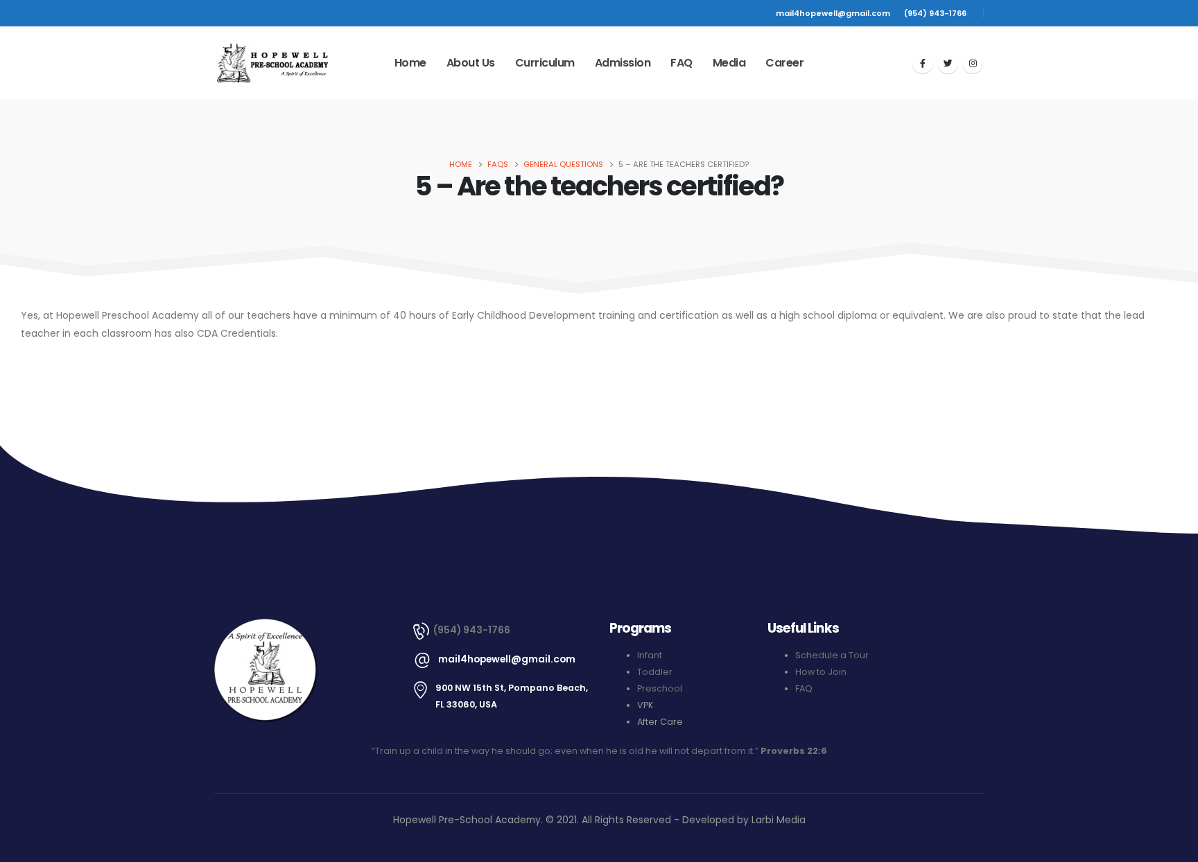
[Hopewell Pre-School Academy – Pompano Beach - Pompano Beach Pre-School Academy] (271, 63)
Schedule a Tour (832, 655)
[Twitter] (947, 63)
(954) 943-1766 (935, 13)
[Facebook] (922, 63)
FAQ (681, 63)
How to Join (821, 672)
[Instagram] (972, 63)
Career (784, 63)
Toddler (654, 672)
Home (410, 63)
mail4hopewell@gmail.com (833, 13)
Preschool (659, 688)
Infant (649, 655)
